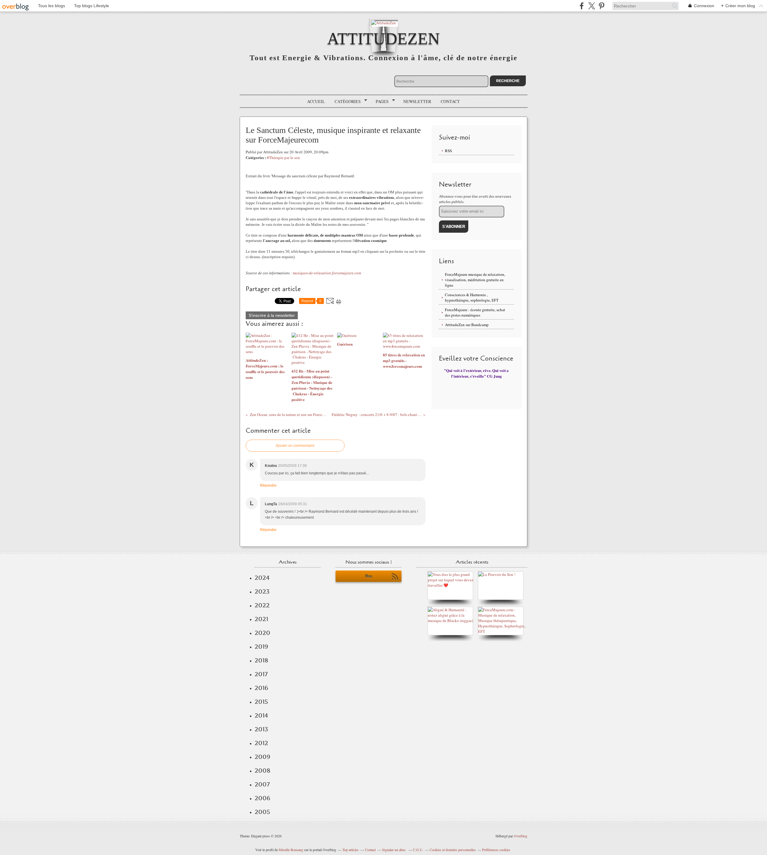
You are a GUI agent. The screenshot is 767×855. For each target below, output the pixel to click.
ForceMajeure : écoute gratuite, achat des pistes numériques (475, 312)
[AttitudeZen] (383, 22)
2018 (261, 660)
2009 (262, 756)
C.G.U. (418, 849)
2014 (261, 715)
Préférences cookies (496, 849)
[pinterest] (601, 5)
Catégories (345, 102)
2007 (262, 784)
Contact (450, 101)
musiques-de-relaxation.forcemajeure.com (327, 273)
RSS (448, 150)
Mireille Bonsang (291, 849)
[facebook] (581, 5)
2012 (261, 743)
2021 (261, 619)
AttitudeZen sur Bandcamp (467, 324)
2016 (261, 687)
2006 (262, 798)
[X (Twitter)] (591, 5)
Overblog (520, 835)
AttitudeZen (383, 38)
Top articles (350, 849)
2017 (261, 674)
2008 (262, 770)
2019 (261, 646)
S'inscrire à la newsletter (272, 315)
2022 (262, 605)
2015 (261, 701)
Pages (380, 102)
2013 (261, 729)
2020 (262, 632)
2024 (262, 577)
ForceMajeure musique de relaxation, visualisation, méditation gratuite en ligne (475, 280)
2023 (262, 591)
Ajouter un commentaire (295, 446)
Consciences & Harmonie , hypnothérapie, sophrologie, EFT (472, 297)
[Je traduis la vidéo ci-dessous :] (496, 574)
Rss (368, 576)
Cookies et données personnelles (453, 849)
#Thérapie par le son (283, 157)
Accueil (316, 101)
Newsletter (417, 101)
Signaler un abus (394, 849)
